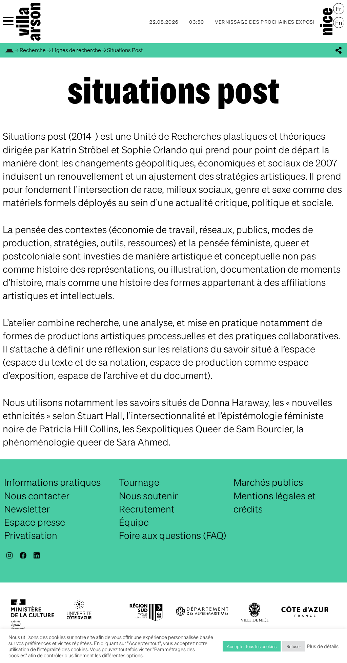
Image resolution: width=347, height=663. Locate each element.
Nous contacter (36, 495)
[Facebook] (23, 555)
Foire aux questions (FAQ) (172, 535)
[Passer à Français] (338, 9)
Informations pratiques (52, 482)
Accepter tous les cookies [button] (252, 646)
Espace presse (34, 522)
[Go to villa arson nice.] (9, 49)
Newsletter (27, 509)
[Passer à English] (338, 23)
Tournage (139, 482)
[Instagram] (9, 555)
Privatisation (30, 535)
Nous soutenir (148, 495)
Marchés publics (268, 482)
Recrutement (147, 509)
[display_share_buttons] (338, 50)
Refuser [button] (293, 646)
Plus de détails (323, 646)
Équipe (134, 522)
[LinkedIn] (37, 555)
